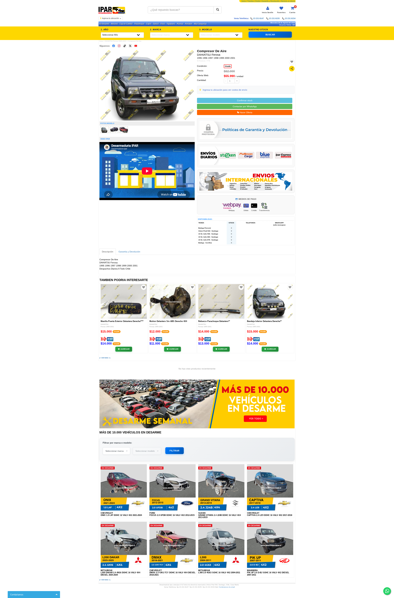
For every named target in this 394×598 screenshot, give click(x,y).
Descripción (107, 251)
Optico (156, 24)
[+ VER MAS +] (104, 358)
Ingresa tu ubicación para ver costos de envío (225, 90)
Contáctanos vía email (227, 587)
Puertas (180, 24)
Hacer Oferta (245, 112)
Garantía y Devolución (271, 1)
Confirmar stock (244, 100)
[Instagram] (119, 46)
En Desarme (104, 24)
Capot (148, 24)
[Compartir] (292, 68)
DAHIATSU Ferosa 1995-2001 (115, 41)
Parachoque (139, 24)
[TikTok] (125, 46)
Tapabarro (171, 24)
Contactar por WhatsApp (245, 106)
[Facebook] (113, 46)
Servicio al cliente (288, 1)
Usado (228, 66)
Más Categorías (200, 24)
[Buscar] (218, 9)
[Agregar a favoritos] (292, 62)
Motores (114, 24)
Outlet (257, 1)
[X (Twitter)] (130, 46)
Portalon (188, 24)
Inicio (243, 1)
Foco (163, 24)
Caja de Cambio (126, 24)
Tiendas (250, 1)
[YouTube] (136, 46)
